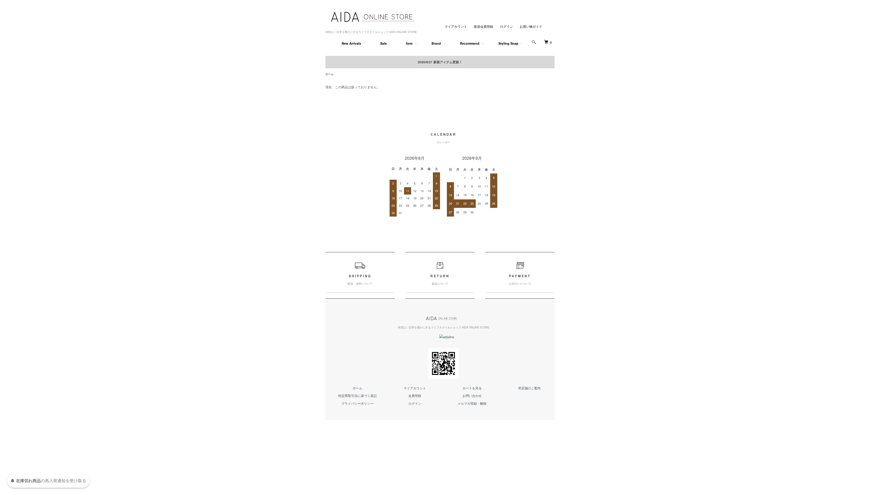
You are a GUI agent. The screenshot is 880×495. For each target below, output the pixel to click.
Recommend (469, 43)
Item (409, 43)
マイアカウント (456, 26)
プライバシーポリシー (357, 403)
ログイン (506, 26)
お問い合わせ (472, 395)
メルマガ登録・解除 (472, 403)
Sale (383, 43)
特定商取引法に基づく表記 (357, 395)
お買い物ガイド (531, 26)
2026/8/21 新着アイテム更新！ (440, 62)
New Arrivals (351, 43)
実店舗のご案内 (529, 388)
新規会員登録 (483, 26)
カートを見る (472, 388)
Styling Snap (508, 43)
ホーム (329, 74)
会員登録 (414, 395)
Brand (436, 43)
